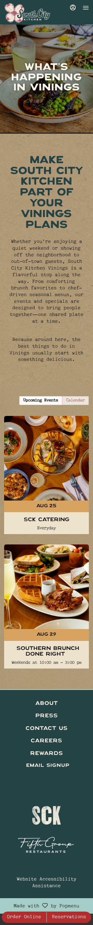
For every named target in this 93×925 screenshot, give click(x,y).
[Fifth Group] (46, 843)
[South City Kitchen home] (27, 13)
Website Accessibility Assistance (46, 883)
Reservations (69, 917)
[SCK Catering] (46, 464)
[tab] (40, 400)
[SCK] (46, 813)
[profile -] (73, 7)
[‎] (46, 778)
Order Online (24, 917)
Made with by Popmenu (41, 906)
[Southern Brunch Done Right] (46, 596)
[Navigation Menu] (85, 7)
